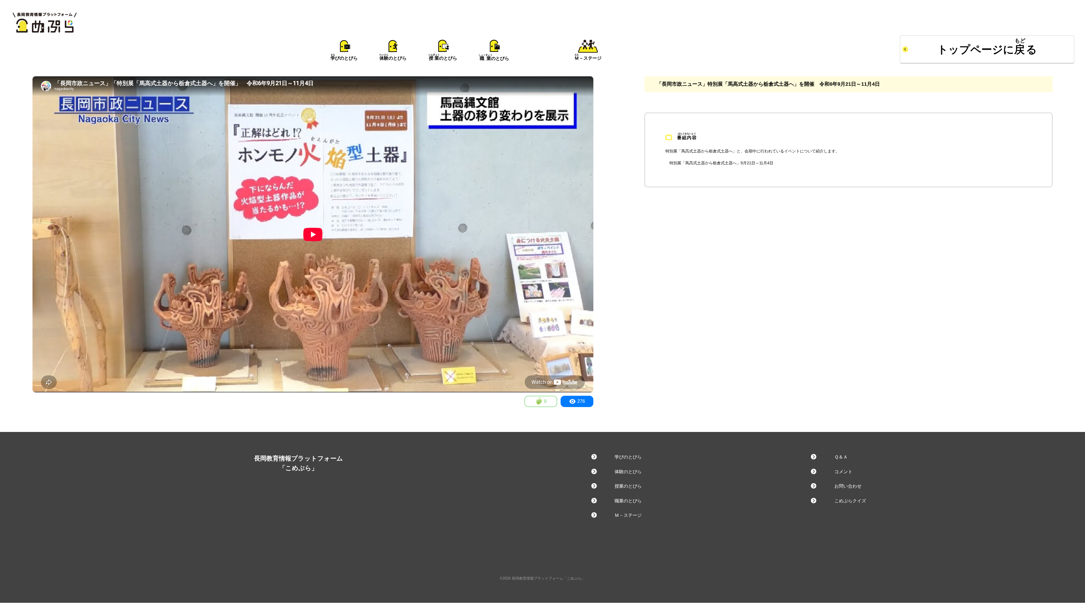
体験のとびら (628, 471)
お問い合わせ (847, 486)
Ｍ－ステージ (628, 515)
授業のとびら (628, 486)
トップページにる (987, 49)
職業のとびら (628, 500)
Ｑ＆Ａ (840, 457)
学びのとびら (628, 457)
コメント (843, 471)
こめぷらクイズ (850, 500)
